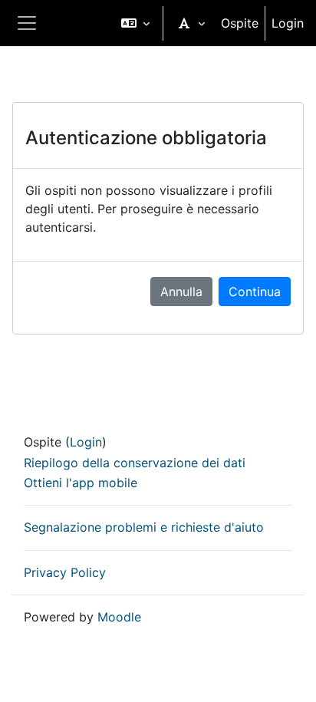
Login (288, 23)
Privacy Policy (65, 572)
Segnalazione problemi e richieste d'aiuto (144, 527)
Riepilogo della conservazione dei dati (134, 462)
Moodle (119, 617)
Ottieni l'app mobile (80, 482)
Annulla (181, 291)
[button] (135, 23)
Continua (255, 291)
